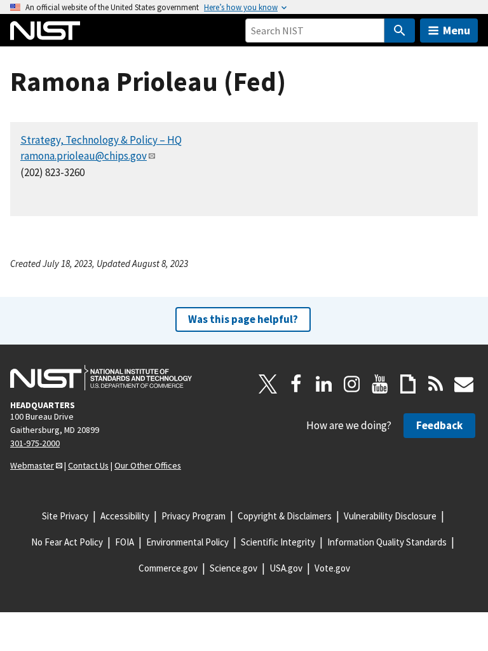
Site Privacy (65, 516)
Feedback (439, 425)
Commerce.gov (168, 568)
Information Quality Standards (387, 542)
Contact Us (88, 465)
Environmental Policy (187, 542)
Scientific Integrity (278, 542)
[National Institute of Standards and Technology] (101, 377)
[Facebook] (296, 384)
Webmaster (32, 465)
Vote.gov (332, 568)
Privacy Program (193, 516)
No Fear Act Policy (67, 542)
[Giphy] (408, 384)
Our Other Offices (147, 465)
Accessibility (124, 516)
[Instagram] (352, 384)
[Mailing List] (464, 384)
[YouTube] (380, 384)
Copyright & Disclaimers (285, 516)
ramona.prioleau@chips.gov (83, 156)
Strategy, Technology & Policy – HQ (101, 140)
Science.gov (233, 568)
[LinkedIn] (324, 384)
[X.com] (268, 384)
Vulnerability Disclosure (390, 516)
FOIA (124, 542)
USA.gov (285, 568)
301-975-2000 (35, 443)
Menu (456, 30)
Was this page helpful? (243, 319)
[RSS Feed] (436, 384)
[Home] (45, 30)
